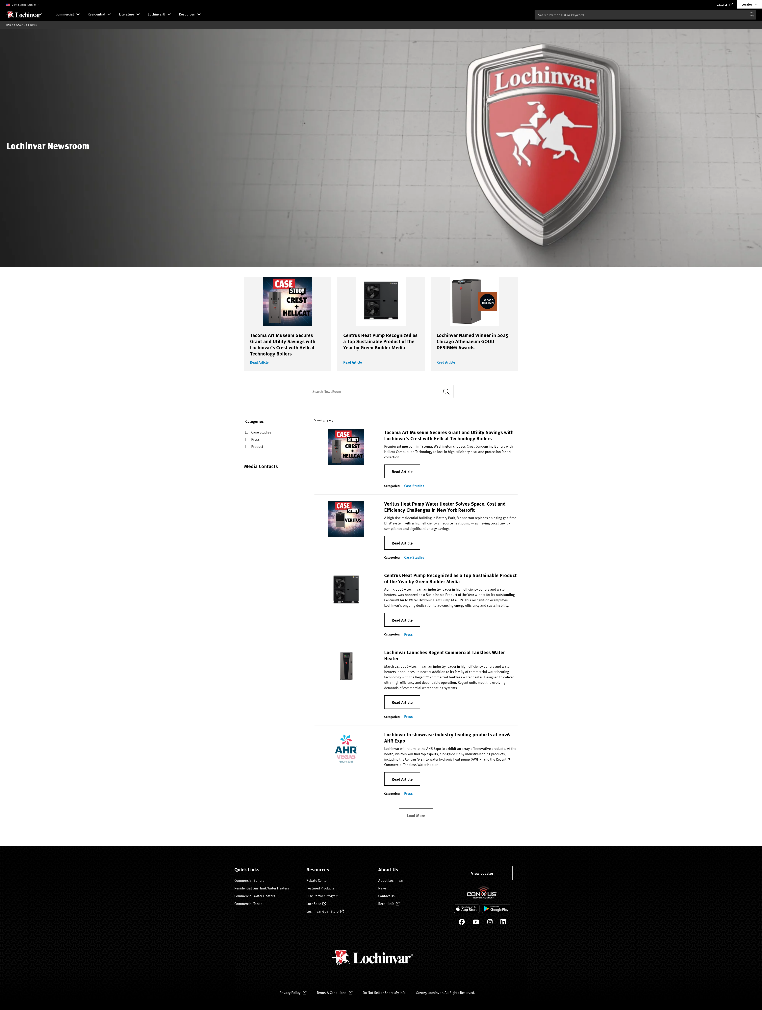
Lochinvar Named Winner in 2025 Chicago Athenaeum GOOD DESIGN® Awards (472, 341)
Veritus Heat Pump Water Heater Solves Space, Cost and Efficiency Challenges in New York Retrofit (445, 506)
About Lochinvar (390, 880)
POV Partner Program (322, 895)
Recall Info (386, 903)
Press (408, 634)
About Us (21, 25)
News (382, 888)
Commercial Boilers (249, 880)
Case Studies (414, 485)
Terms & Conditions (332, 992)
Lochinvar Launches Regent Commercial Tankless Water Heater (444, 655)
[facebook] (462, 922)
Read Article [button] (259, 362)
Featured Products (320, 888)
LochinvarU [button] (157, 14)
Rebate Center (317, 880)
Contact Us (386, 895)
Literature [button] (127, 14)
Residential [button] (97, 14)
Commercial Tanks (248, 903)
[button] (725, 4)
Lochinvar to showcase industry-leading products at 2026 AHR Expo (447, 737)
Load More (416, 815)
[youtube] (476, 922)
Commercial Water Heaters (254, 895)
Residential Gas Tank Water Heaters (261, 888)
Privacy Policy (290, 992)
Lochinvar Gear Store (322, 911)
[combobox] (645, 14)
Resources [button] (187, 14)
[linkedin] (503, 922)
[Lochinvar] (24, 15)
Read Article (402, 471)
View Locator (482, 873)
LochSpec (313, 903)
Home (9, 25)
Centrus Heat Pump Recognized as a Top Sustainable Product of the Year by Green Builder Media (380, 341)
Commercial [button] (65, 14)
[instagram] (490, 922)
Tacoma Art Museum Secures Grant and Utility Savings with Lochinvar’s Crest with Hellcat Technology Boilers (282, 344)
